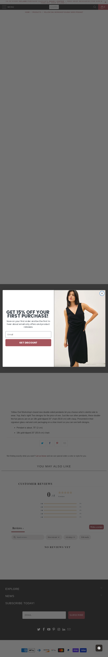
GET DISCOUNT (28, 342)
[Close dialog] (102, 293)
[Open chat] (99, 648)
